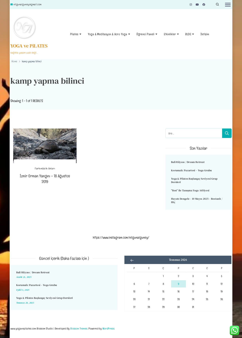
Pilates (74, 34)
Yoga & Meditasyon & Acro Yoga (107, 34)
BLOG (188, 34)
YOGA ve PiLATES (29, 45)
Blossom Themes (79, 328)
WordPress (108, 328)
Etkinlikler (170, 34)
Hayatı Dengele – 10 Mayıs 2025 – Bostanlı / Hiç (197, 200)
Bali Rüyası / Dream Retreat (188, 162)
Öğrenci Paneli (145, 34)
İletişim (205, 34)
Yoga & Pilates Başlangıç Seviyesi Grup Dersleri (194, 180)
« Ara (132, 260)
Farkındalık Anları (45, 168)
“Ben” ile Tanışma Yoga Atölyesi (190, 190)
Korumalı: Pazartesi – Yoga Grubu (191, 170)
